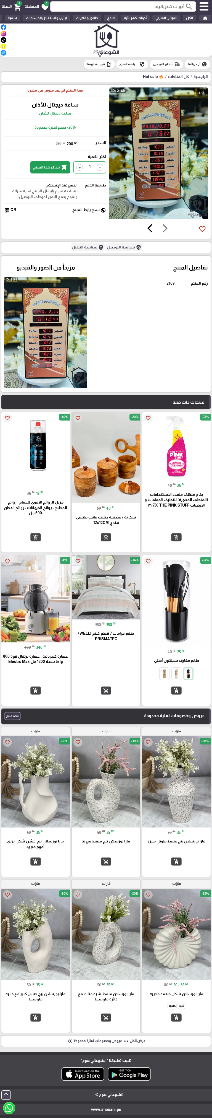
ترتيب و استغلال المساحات (46, 18)
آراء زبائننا (197, 64)
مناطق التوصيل (166, 64)
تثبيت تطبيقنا (99, 64)
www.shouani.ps (106, 1109)
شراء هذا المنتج (50, 167)
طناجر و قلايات (87, 18)
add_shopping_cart (176, 537)
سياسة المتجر (132, 64)
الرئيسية (201, 76)
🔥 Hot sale (153, 76)
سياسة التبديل (88, 247)
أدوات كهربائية (135, 18)
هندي (111, 18)
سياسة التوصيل (124, 247)
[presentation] (165, 229)
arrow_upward (6, 1095)
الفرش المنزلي (166, 18)
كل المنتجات (178, 76)
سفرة (12, 18)
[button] (36, 6)
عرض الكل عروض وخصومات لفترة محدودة (106, 1041)
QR (10, 210)
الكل (189, 18)
